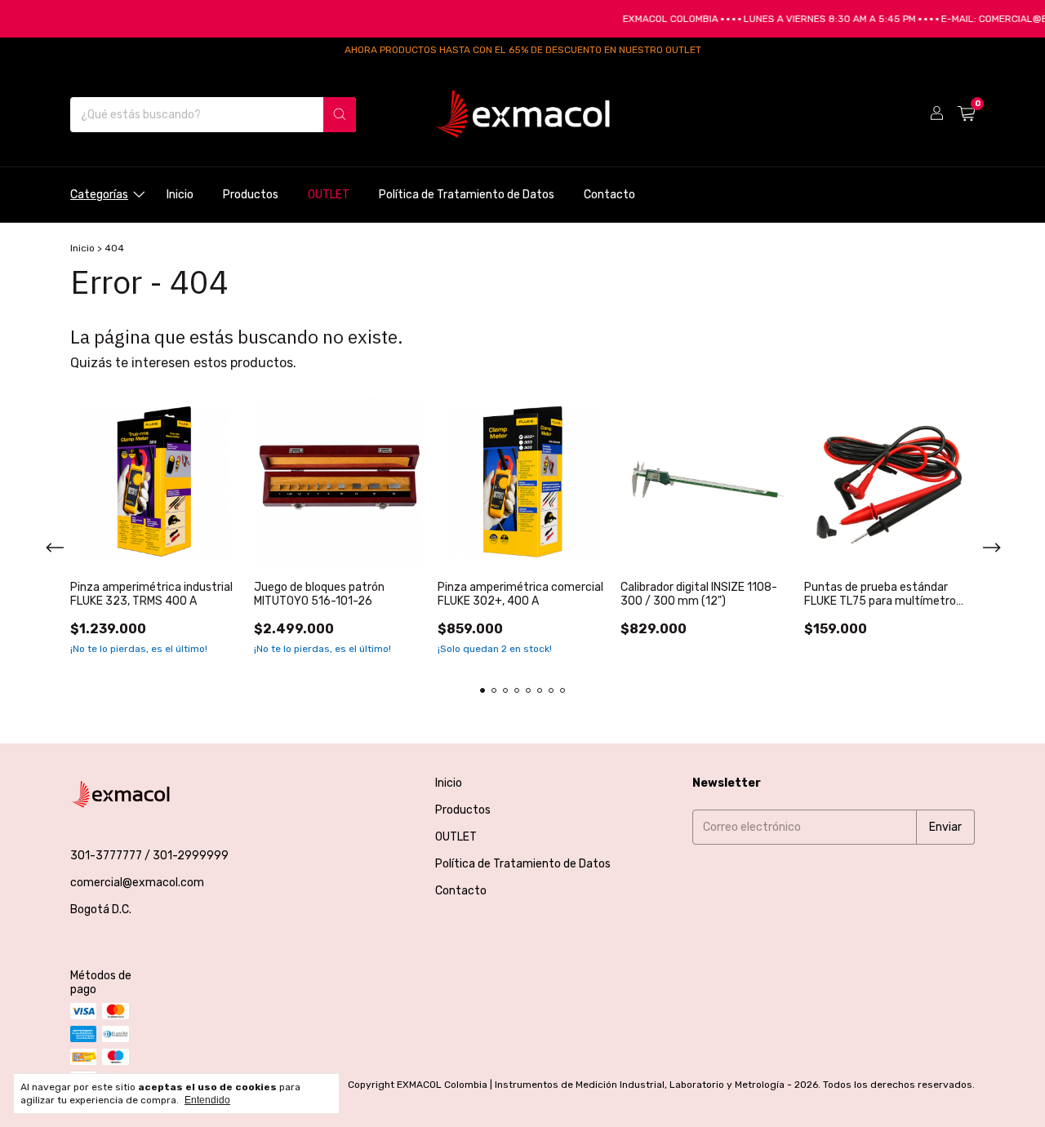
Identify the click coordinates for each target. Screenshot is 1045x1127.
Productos (250, 195)
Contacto (609, 195)
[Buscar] (339, 114)
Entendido (207, 1100)
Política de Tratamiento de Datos (466, 195)
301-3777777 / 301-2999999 (149, 856)
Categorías (99, 195)
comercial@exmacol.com (137, 883)
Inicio (180, 195)
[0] (966, 114)
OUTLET (328, 195)
